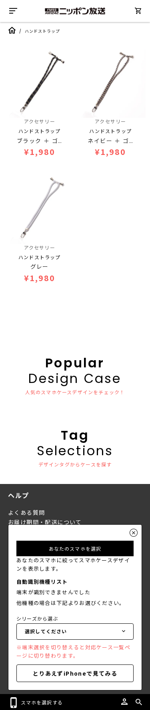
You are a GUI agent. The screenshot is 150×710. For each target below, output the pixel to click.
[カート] (138, 12)
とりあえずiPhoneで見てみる (75, 673)
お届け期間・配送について (45, 522)
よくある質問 (26, 513)
